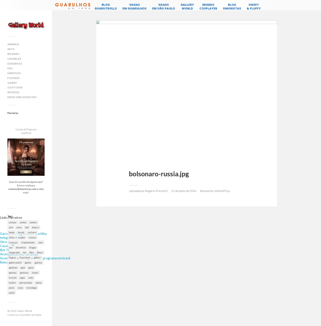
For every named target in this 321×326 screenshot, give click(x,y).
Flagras (13, 78)
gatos (31, 267)
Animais (13, 44)
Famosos (14, 73)
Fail (10, 68)
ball (27, 227)
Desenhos (14, 63)
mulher (12, 283)
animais (12, 222)
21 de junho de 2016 (183, 191)
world (11, 293)
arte (11, 227)
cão (10, 247)
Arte (10, 49)
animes (33, 222)
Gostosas (15, 87)
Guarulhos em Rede (30, 314)
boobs (11, 232)
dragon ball (14, 252)
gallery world (15, 262)
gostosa (12, 272)
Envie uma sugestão (22, 97)
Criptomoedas (28, 242)
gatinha (38, 262)
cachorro (32, 232)
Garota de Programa (26, 129)
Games (12, 82)
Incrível (13, 92)
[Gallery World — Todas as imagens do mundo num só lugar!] (26, 25)
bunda (21, 232)
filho (32, 252)
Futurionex (25, 257)
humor (35, 272)
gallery (37, 257)
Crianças (14, 58)
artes (19, 227)
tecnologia (32, 288)
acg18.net (26, 132)
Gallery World (24, 310)
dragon (32, 247)
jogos (22, 277)
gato (23, 267)
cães (40, 242)
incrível (12, 277)
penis (11, 288)
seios (20, 288)
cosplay (21, 237)
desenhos (21, 247)
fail (24, 252)
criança (32, 237)
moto (30, 277)
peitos (39, 283)
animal (23, 222)
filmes (40, 252)
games (28, 262)
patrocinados (26, 283)
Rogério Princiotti (156, 191)
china (11, 237)
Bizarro (13, 54)
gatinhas (13, 267)
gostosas (24, 272)
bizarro (35, 227)
